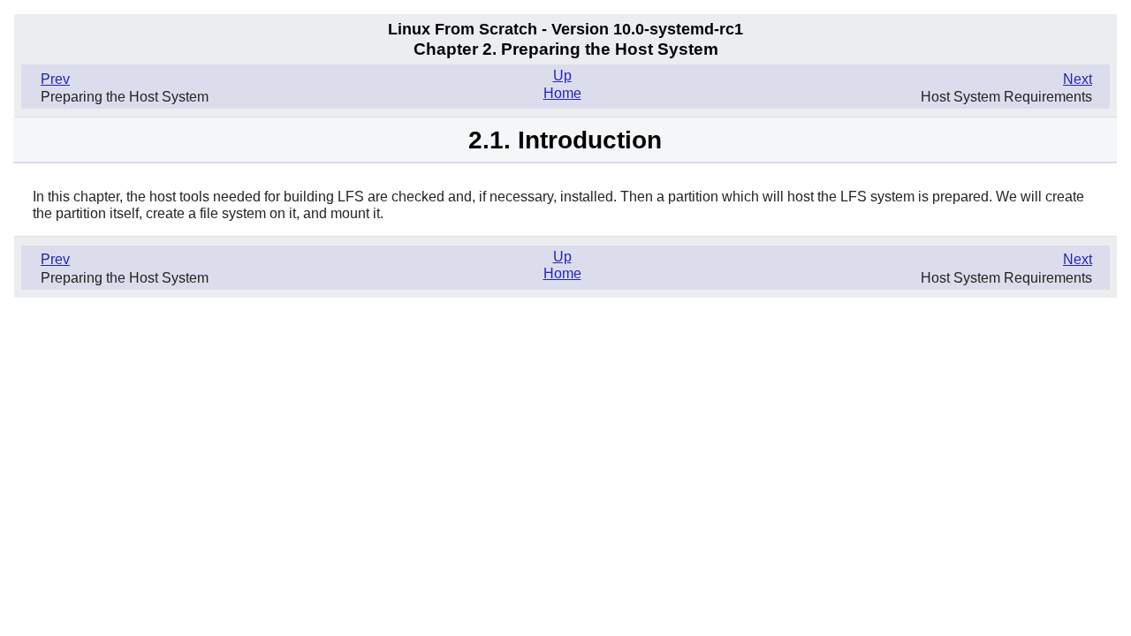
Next (1077, 79)
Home (562, 93)
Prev (55, 79)
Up (562, 75)
